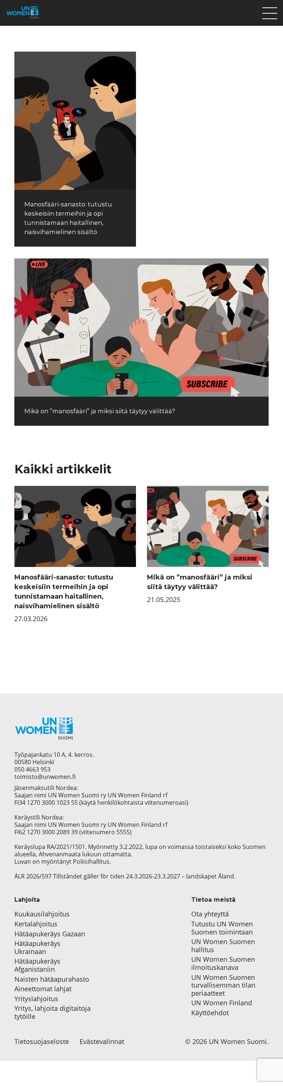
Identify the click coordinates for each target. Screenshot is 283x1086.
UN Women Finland (221, 1003)
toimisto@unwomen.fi (45, 776)
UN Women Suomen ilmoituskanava (223, 963)
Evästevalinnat (102, 1041)
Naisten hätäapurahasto (51, 979)
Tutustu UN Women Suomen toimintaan (222, 928)
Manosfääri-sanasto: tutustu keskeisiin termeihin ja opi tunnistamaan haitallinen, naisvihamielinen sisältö (63, 591)
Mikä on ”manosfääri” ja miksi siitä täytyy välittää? (99, 411)
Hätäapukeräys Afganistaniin (37, 965)
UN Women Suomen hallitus (223, 946)
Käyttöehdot (210, 1013)
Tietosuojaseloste (41, 1041)
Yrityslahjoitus (36, 999)
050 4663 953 (32, 769)
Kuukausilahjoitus (42, 914)
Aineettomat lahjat (42, 989)
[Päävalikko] (269, 11)
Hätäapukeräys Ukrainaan (37, 948)
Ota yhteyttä (210, 914)
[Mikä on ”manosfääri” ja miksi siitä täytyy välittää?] (141, 327)
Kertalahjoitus (35, 924)
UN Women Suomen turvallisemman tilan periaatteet (223, 986)
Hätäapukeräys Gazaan (49, 934)
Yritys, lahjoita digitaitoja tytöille (52, 1012)
